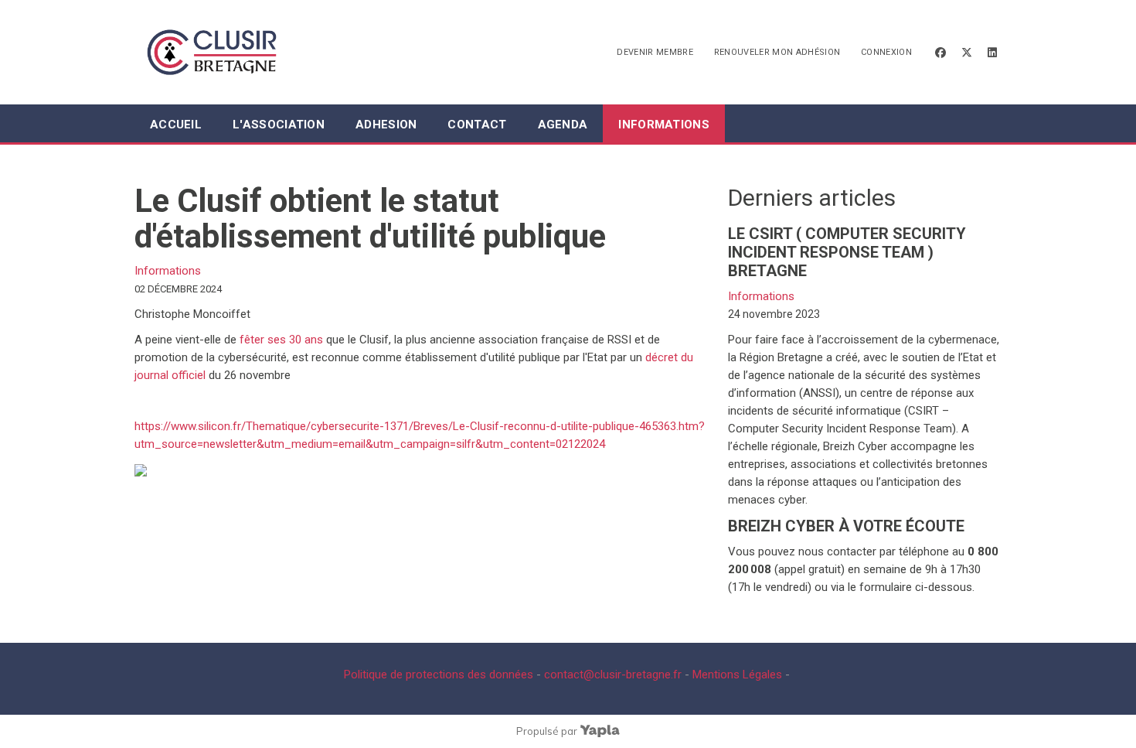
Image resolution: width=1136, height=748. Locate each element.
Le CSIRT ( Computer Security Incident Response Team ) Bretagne (847, 252)
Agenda (563, 124)
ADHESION (386, 124)
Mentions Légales (737, 674)
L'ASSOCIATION (279, 124)
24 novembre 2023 (774, 314)
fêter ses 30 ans (279, 340)
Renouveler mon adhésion (777, 52)
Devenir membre (655, 52)
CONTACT (476, 124)
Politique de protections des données (438, 674)
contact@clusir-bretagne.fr (613, 674)
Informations (663, 124)
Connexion (886, 52)
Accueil (176, 124)
